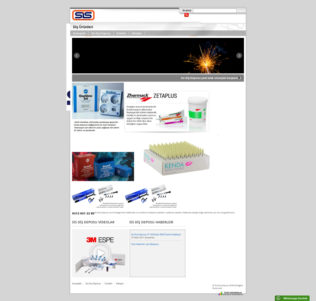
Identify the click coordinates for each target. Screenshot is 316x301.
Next (239, 56)
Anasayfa (79, 33)
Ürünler (121, 33)
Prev (77, 56)
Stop (242, 78)
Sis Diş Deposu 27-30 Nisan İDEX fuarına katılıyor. (156, 234)
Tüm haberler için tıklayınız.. (145, 244)
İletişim (137, 33)
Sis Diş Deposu (101, 33)
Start (239, 78)
